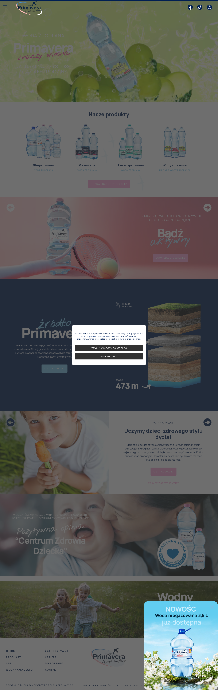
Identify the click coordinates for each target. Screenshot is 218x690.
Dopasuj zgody (109, 356)
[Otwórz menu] (5, 7)
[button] (190, 8)
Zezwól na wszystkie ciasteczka (109, 348)
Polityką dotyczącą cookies (95, 336)
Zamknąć (212, 607)
